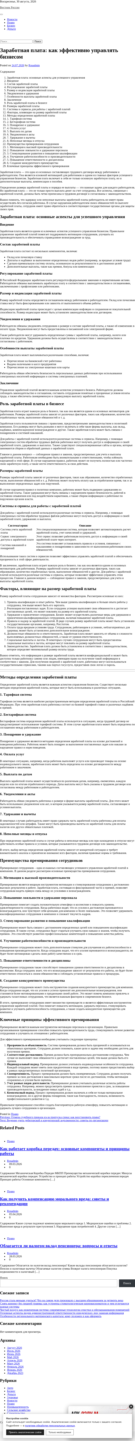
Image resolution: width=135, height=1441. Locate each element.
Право (11, 22)
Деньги (11, 28)
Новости (12, 19)
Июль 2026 (13, 1350)
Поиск (4, 1277)
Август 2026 (14, 1347)
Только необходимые (60, 1432)
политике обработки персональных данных (50, 1425)
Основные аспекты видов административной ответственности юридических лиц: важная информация (62, 1313)
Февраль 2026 (15, 1366)
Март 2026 (13, 1363)
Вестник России (10, 7)
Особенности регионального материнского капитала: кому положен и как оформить (50, 1316)
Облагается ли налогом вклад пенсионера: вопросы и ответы (58, 1245)
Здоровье (12, 1397)
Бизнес (11, 25)
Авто (10, 1387)
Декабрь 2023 (15, 1373)
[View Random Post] (1, 34)
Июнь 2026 (13, 1354)
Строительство (16, 1413)
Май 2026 (13, 1357)
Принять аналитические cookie (25, 1432)
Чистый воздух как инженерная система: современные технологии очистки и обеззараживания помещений (64, 1309)
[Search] (1, 37)
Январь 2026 (14, 1369)
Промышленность (18, 1406)
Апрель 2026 (14, 1360)
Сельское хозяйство (18, 1410)
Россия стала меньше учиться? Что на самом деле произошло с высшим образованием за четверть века (61, 1300)
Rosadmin (34, 65)
